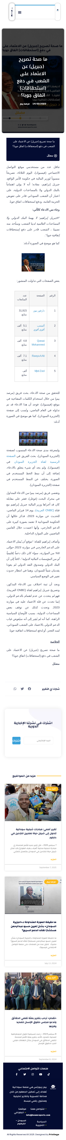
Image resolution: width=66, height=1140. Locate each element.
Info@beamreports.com (38, 1115)
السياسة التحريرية (41, 1123)
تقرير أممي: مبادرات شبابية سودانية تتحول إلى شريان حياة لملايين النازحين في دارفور (33, 833)
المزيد (53, 859)
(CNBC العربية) (44, 510)
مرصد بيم (25, 104)
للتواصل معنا (37, 1109)
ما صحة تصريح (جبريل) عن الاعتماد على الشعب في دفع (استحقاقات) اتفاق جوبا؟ (33, 77)
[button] (19, 12)
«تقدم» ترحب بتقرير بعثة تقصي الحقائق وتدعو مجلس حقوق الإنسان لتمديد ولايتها (34, 1022)
